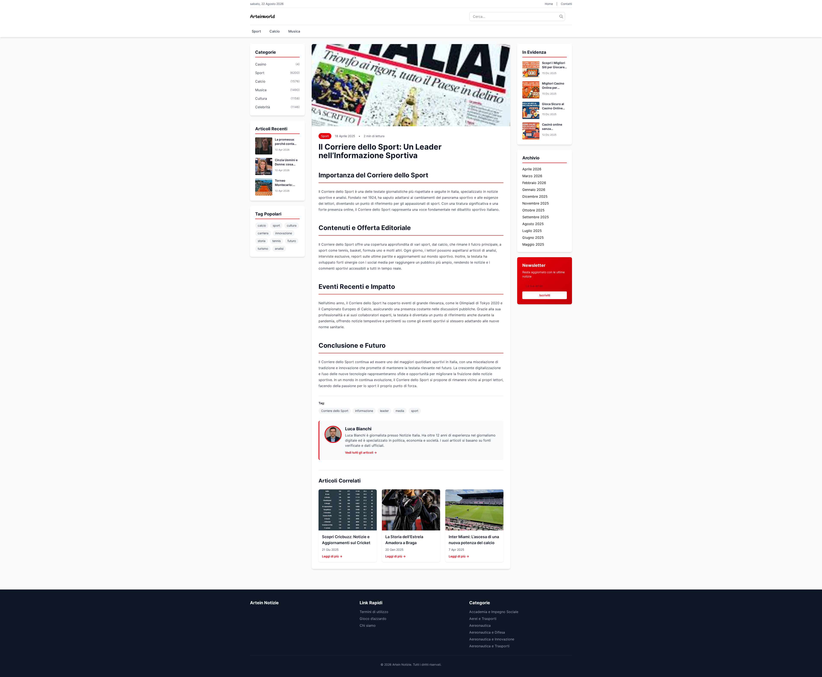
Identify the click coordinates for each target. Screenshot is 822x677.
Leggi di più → (332, 556)
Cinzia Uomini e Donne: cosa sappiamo (286, 164)
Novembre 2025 (535, 203)
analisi (279, 248)
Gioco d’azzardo (373, 618)
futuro (291, 241)
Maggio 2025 (533, 244)
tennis (276, 241)
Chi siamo (368, 625)
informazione (364, 411)
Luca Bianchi (358, 428)
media (400, 411)
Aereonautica (480, 625)
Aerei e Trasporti (482, 618)
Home (549, 4)
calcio (262, 225)
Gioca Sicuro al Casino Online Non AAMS (553, 108)
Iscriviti (544, 295)
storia (261, 241)
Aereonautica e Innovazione (491, 639)
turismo (263, 248)
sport (276, 225)
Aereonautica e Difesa (487, 632)
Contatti (566, 4)
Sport (256, 31)
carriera (263, 233)
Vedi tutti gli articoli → (361, 452)
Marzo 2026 (532, 176)
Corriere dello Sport (334, 411)
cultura (291, 225)
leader (384, 411)
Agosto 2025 (533, 224)
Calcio (275, 31)
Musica (294, 31)
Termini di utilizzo (374, 612)
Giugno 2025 (533, 237)
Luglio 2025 (532, 231)
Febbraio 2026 (534, 183)
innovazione (283, 233)
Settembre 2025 (535, 217)
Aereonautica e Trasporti (489, 646)
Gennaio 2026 (533, 189)
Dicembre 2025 (535, 196)
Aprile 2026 (531, 169)
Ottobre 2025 (533, 210)
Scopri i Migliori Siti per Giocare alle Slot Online (553, 67)
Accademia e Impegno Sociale (493, 612)
